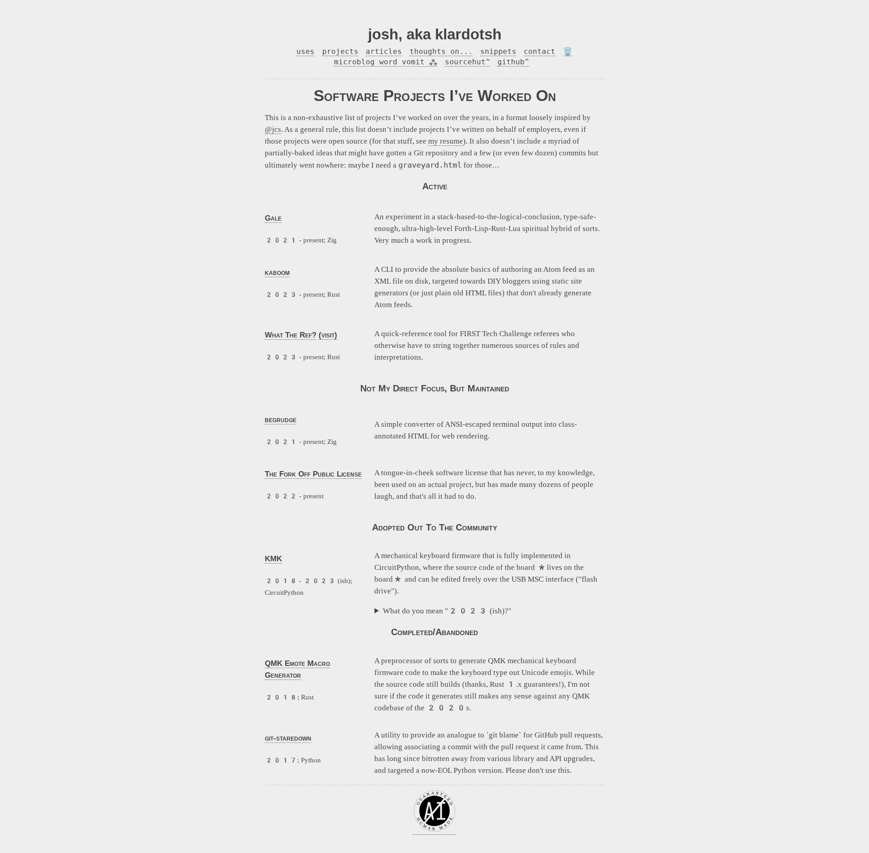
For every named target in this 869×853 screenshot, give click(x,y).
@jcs (273, 129)
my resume (445, 141)
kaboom (277, 272)
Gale (273, 217)
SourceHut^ (467, 62)
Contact (539, 51)
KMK (273, 558)
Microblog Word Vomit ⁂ (385, 62)
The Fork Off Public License (313, 473)
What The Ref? (290, 334)
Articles (384, 51)
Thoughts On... (441, 51)
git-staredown (288, 737)
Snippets (498, 51)
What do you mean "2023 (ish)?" (447, 611)
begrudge (280, 419)
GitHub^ (513, 62)
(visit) (328, 334)
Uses (305, 51)
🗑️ (568, 51)
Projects (340, 51)
